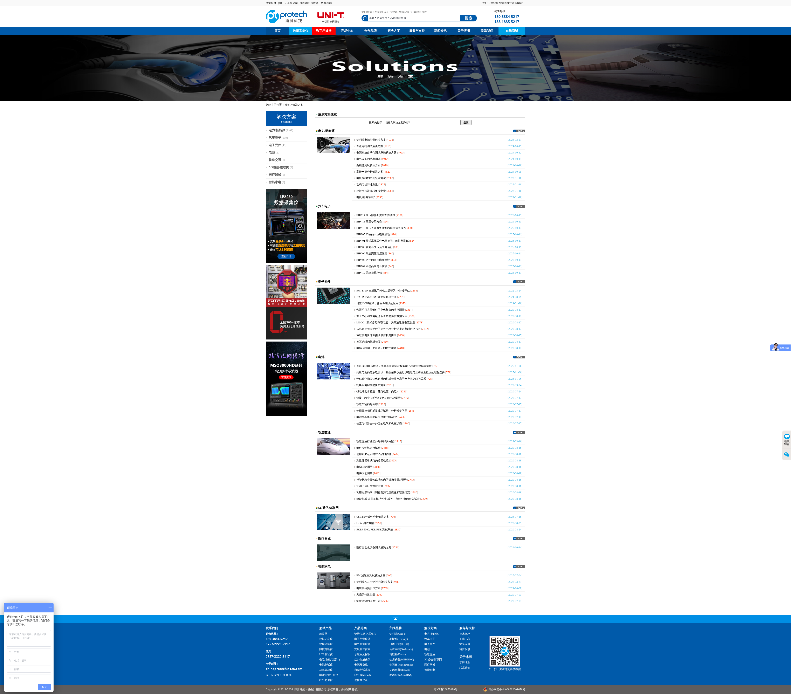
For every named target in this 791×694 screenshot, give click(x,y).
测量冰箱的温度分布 (368, 601)
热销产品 (325, 628)
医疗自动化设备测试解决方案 (373, 547)
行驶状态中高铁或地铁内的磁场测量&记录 (381, 479)
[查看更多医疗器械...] (519, 539)
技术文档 (464, 633)
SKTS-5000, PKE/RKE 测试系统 (374, 529)
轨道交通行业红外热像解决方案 (375, 441)
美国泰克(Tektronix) (401, 664)
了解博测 (464, 662)
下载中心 (464, 638)
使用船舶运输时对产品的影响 (373, 454)
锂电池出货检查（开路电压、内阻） (377, 391)
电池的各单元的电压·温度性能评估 (376, 417)
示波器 (394, 12)
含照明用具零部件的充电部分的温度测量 (380, 309)
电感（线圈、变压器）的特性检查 (376, 348)
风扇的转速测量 (365, 594)
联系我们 (487, 30)
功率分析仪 (326, 669)
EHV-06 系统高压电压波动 (371, 253)
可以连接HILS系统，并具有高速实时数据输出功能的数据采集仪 (394, 365)
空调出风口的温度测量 (369, 486)
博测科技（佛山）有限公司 (310, 689)
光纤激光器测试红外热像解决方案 (376, 296)
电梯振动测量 (364, 466)
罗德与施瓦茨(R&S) (400, 674)
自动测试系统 (362, 669)
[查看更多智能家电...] (519, 567)
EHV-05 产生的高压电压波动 (373, 234)
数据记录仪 (405, 12)
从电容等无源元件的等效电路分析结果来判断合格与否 (388, 328)
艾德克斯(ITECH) (399, 669)
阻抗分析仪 (326, 649)
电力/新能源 (277, 130)
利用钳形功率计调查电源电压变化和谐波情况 (383, 492)
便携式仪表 (361, 680)
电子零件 (429, 644)
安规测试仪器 (362, 649)
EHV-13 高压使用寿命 (369, 221)
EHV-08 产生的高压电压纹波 (373, 259)
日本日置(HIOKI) (399, 644)
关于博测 (464, 30)
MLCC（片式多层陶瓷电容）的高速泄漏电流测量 (385, 322)
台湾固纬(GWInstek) (401, 649)
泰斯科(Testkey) (398, 638)
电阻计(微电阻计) (329, 659)
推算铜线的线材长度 (368, 341)
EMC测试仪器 (362, 674)
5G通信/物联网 (279, 167)
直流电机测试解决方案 (369, 146)
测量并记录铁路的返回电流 (372, 460)
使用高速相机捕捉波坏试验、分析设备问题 (381, 410)
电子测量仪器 (362, 638)
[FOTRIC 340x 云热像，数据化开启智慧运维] (286, 338)
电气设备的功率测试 (368, 158)
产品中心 (347, 30)
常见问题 (464, 644)
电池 (272, 152)
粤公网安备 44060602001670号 (506, 689)
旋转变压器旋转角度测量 (371, 190)
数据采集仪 (300, 30)
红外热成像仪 (362, 659)
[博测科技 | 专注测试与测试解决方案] (305, 23)
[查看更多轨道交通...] (519, 432)
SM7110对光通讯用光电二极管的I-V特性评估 (383, 290)
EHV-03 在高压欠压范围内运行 (374, 247)
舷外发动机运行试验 (368, 447)
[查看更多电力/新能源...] (519, 131)
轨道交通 (275, 160)
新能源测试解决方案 (368, 165)
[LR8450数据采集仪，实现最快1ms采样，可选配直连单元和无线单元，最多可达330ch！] (286, 262)
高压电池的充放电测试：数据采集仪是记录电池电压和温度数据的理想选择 (400, 372)
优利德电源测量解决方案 (371, 139)
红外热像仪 (326, 680)
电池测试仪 (420, 12)
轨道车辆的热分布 (367, 404)
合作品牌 (370, 30)
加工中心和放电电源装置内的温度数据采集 (381, 316)
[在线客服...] (504, 665)
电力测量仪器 (362, 644)
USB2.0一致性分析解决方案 (372, 516)
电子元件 (275, 145)
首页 (277, 30)
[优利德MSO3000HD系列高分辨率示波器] (286, 414)
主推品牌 (395, 628)
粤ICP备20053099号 (446, 689)
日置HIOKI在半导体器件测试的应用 (377, 303)
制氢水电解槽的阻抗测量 (371, 385)
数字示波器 (324, 30)
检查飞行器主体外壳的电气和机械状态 (379, 423)
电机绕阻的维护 (365, 197)
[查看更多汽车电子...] (519, 206)
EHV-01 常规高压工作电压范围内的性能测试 (382, 240)
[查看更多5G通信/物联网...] (519, 508)
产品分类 (360, 628)
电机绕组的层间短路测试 (371, 178)
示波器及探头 (362, 654)
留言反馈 (464, 649)
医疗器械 (275, 174)
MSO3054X (381, 12)
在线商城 (512, 30)
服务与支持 (417, 30)
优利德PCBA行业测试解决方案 (374, 581)
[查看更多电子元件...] (519, 282)
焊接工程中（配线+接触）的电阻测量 (378, 397)
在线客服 (787, 443)
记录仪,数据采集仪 (365, 633)
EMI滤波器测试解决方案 (370, 575)
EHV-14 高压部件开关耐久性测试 (375, 215)
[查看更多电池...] (519, 357)
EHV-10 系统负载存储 (369, 272)
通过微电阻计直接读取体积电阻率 (376, 335)
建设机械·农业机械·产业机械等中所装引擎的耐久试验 (388, 498)
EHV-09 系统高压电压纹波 (371, 266)
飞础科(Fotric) (397, 654)
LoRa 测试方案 (365, 523)
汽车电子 (275, 137)
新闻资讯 (440, 30)
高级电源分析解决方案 (369, 171)
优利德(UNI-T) (397, 633)
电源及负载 (361, 664)
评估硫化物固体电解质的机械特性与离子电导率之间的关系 (391, 378)
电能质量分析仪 (328, 674)
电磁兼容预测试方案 (368, 588)
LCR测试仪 (326, 654)
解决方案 (394, 30)
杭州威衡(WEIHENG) (401, 659)
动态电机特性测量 (367, 184)
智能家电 (275, 182)
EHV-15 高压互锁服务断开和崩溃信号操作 (381, 227)
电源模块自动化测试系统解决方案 (376, 152)
